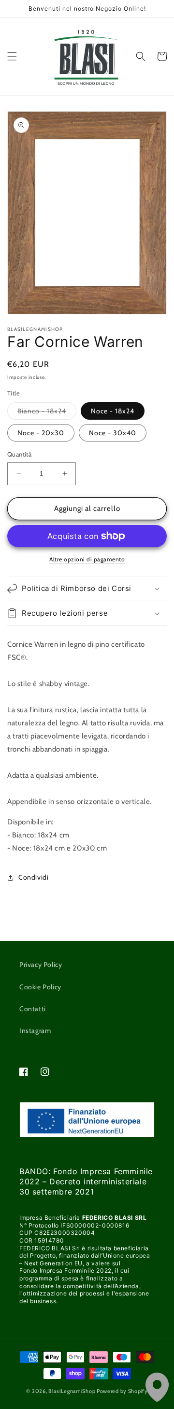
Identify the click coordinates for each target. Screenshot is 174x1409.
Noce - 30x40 (112, 432)
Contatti (32, 1008)
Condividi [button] (33, 877)
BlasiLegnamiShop (71, 1391)
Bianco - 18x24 (46, 413)
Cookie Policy (40, 987)
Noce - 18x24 (112, 411)
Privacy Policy (40, 964)
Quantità (19, 454)
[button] (12, 56)
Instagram (35, 1030)
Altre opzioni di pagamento (87, 559)
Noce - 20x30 (40, 432)
